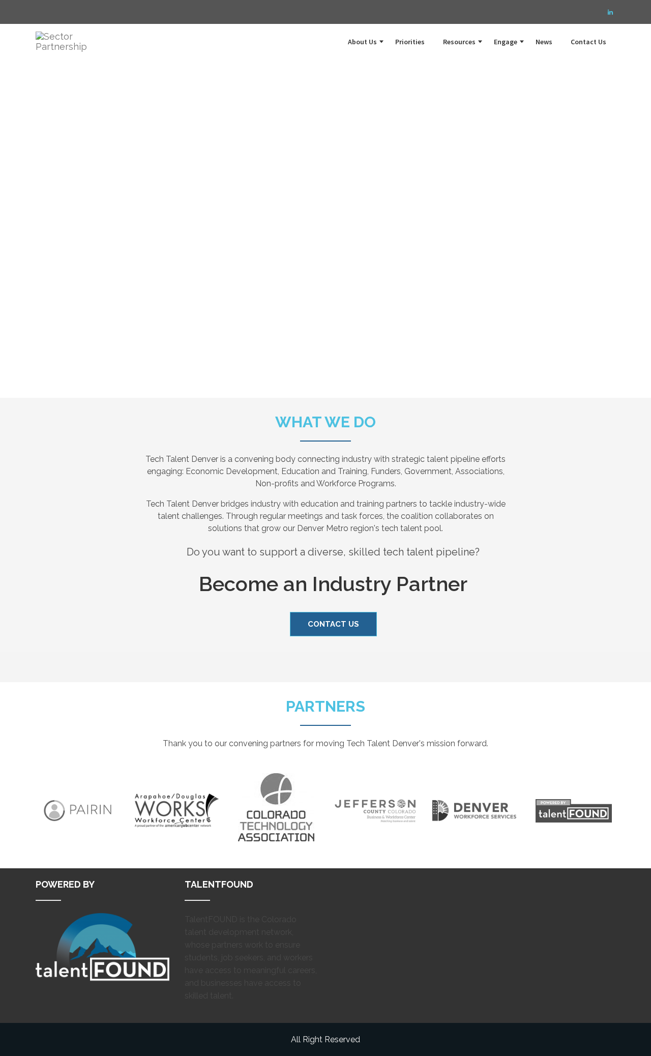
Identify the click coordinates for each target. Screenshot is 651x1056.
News (544, 41)
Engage (505, 41)
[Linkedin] (610, 12)
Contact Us (588, 41)
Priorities (410, 41)
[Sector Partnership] (71, 36)
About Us (362, 41)
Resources (459, 41)
